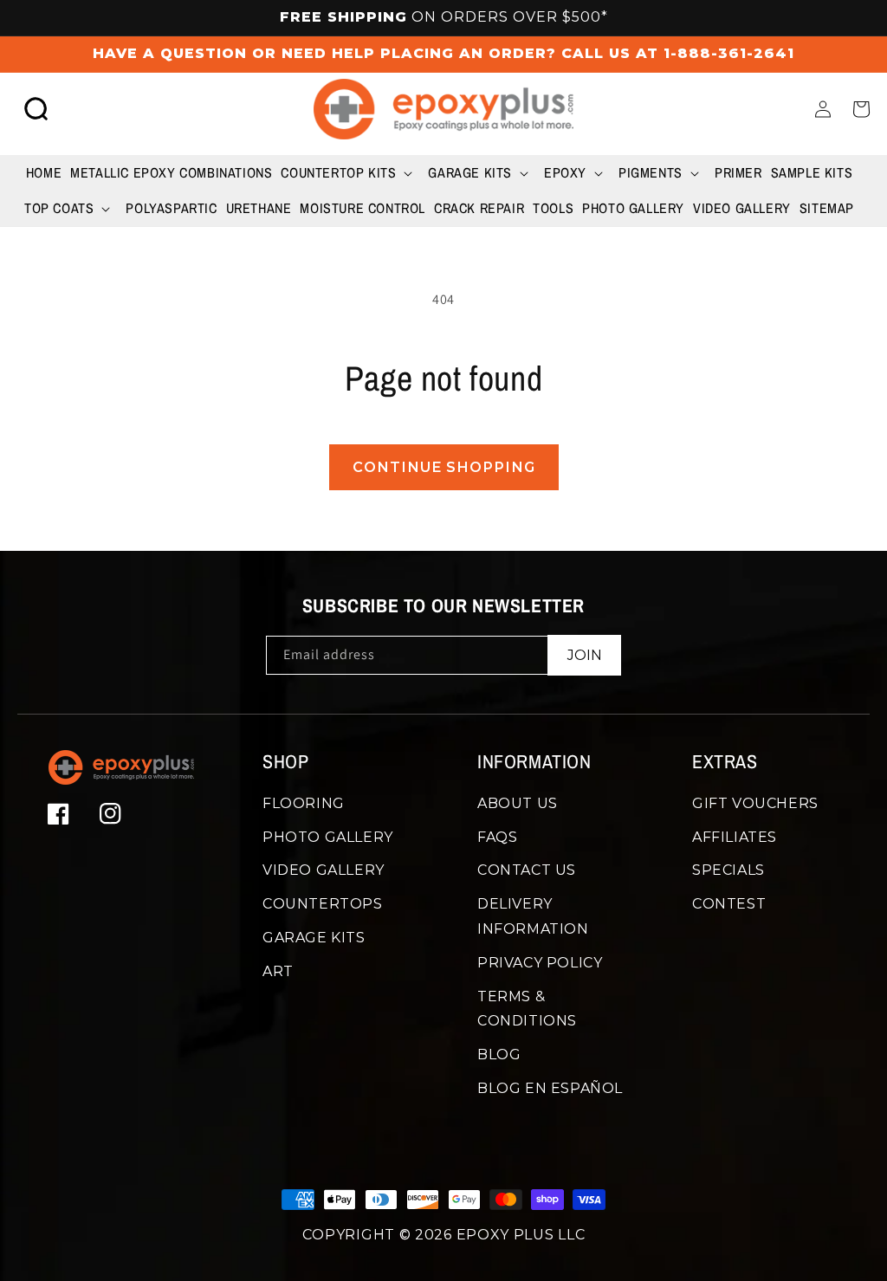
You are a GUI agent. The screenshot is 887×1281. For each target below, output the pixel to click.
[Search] (36, 109)
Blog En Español (550, 1088)
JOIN (584, 655)
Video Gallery (323, 870)
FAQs (497, 837)
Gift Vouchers (755, 803)
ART (278, 971)
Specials (728, 870)
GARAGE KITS (314, 937)
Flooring (303, 803)
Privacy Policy (539, 962)
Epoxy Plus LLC (521, 1234)
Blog (499, 1054)
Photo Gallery (327, 837)
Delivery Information (533, 916)
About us (517, 803)
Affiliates (734, 837)
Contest (729, 904)
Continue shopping (444, 467)
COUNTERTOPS (322, 904)
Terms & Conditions (527, 1009)
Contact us (526, 870)
